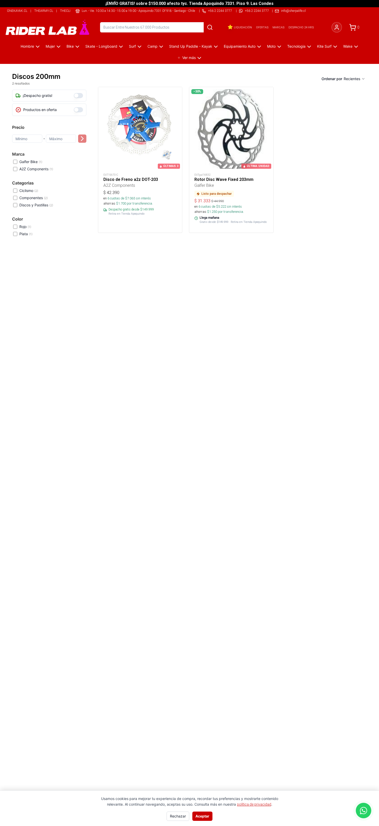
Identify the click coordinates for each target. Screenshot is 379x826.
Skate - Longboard (101, 46)
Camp (152, 46)
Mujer (50, 46)
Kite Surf (324, 46)
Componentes (33, 198)
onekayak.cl (17, 11)
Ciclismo (28, 190)
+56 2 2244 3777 (257, 11)
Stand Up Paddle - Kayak (190, 46)
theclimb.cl (70, 11)
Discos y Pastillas (36, 205)
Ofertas (262, 27)
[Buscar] (210, 27)
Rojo (25, 226)
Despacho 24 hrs (301, 27)
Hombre (27, 46)
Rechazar (178, 816)
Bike (70, 46)
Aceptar (202, 816)
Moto (271, 46)
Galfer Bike (30, 161)
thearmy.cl (43, 11)
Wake (347, 46)
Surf (132, 46)
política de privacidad (254, 804)
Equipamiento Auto (240, 46)
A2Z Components (36, 169)
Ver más (189, 57)
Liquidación (243, 27)
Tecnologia (296, 46)
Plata (25, 234)
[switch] (78, 95)
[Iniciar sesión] (337, 27)
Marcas (278, 27)
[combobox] (354, 79)
